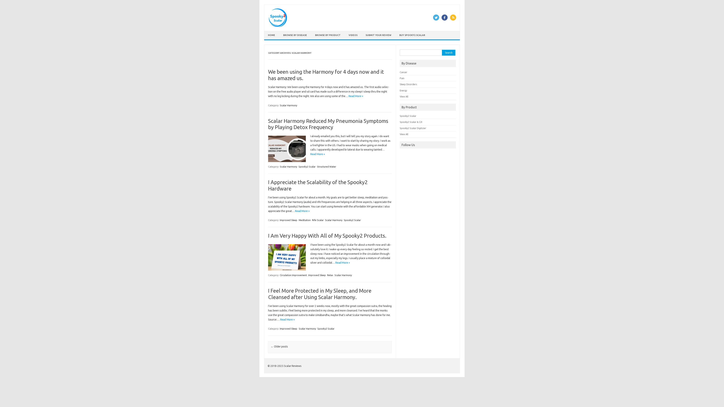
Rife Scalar (318, 220)
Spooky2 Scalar (307, 166)
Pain (402, 78)
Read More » (356, 96)
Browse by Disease (295, 35)
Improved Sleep (288, 220)
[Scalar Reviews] (278, 26)
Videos (353, 35)
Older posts (279, 346)
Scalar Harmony (288, 105)
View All (404, 96)
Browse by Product (328, 35)
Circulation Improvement (293, 275)
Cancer (403, 72)
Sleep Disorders (408, 84)
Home (271, 35)
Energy (403, 90)
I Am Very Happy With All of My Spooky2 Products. (327, 236)
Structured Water (326, 166)
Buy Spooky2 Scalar (412, 35)
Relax (330, 275)
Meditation (305, 220)
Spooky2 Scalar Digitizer (413, 128)
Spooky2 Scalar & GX (411, 122)
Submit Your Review (378, 35)
